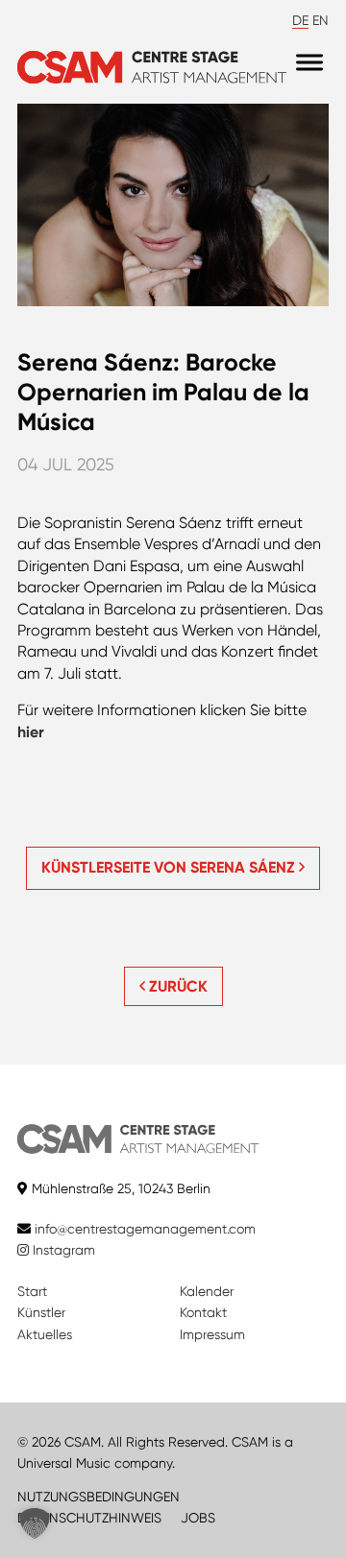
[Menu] (309, 63)
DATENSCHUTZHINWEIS (89, 1517)
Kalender (207, 1291)
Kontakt (203, 1312)
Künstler (41, 1312)
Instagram (62, 1250)
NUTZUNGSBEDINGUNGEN (98, 1496)
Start (32, 1291)
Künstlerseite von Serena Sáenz (170, 867)
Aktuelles (44, 1334)
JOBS (198, 1517)
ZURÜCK (176, 986)
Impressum (212, 1334)
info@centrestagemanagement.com (145, 1228)
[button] (34, 1523)
